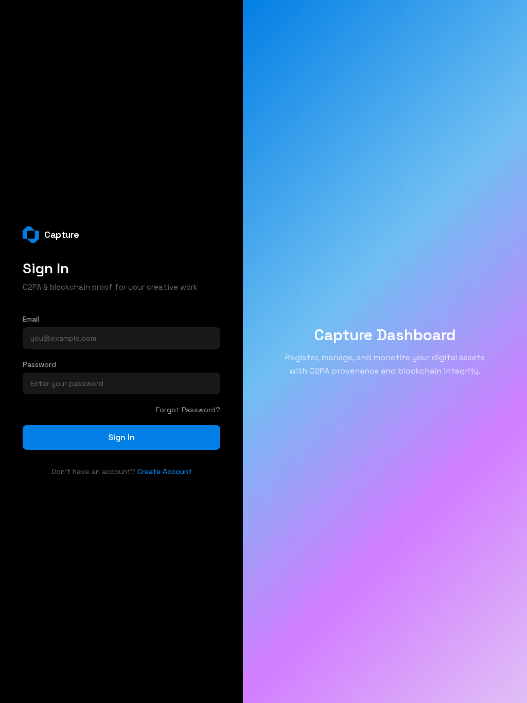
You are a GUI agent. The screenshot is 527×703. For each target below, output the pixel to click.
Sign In (121, 437)
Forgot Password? (188, 409)
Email (31, 319)
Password (39, 364)
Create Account (164, 471)
